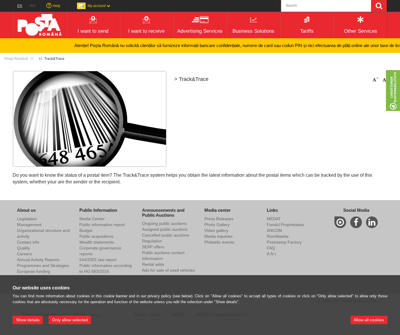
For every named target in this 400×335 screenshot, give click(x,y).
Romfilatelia (277, 236)
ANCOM (274, 230)
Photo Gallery (217, 224)
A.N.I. (272, 253)
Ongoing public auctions (164, 223)
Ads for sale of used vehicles (168, 270)
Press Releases (218, 218)
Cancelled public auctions (165, 235)
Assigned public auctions (165, 229)
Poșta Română (16, 59)
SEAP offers (153, 246)
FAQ (271, 248)
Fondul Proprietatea (285, 224)
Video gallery (216, 230)
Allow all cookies (369, 319)
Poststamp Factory (284, 242)
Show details (28, 319)
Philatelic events (219, 242)
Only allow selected (70, 319)
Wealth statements (96, 242)
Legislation (27, 218)
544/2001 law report (98, 259)
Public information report (102, 224)
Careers (24, 253)
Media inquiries (218, 236)
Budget (86, 230)
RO (32, 6)
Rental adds (153, 264)
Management (29, 224)
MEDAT (274, 218)
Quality (23, 248)
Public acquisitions (96, 236)
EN (19, 6)
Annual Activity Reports (38, 259)
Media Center (92, 218)
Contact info (28, 242)
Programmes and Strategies (43, 265)
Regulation (152, 241)
